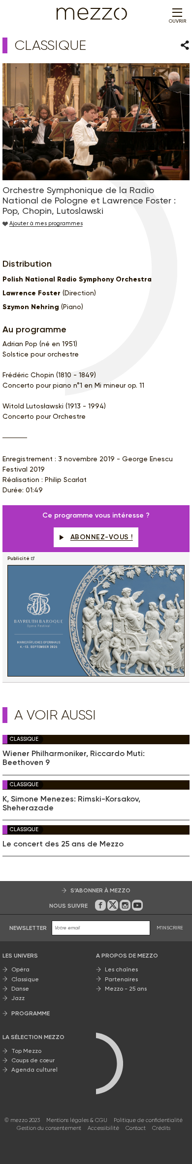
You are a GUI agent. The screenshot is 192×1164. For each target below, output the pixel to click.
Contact (136, 1128)
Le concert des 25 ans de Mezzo (63, 844)
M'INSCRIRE (170, 927)
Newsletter (28, 927)
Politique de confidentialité (148, 1120)
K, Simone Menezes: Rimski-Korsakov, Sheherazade (71, 803)
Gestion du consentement (49, 1128)
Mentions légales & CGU (76, 1120)
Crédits (161, 1128)
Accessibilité (103, 1128)
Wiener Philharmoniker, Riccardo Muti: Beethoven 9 (73, 758)
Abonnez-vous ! (101, 537)
